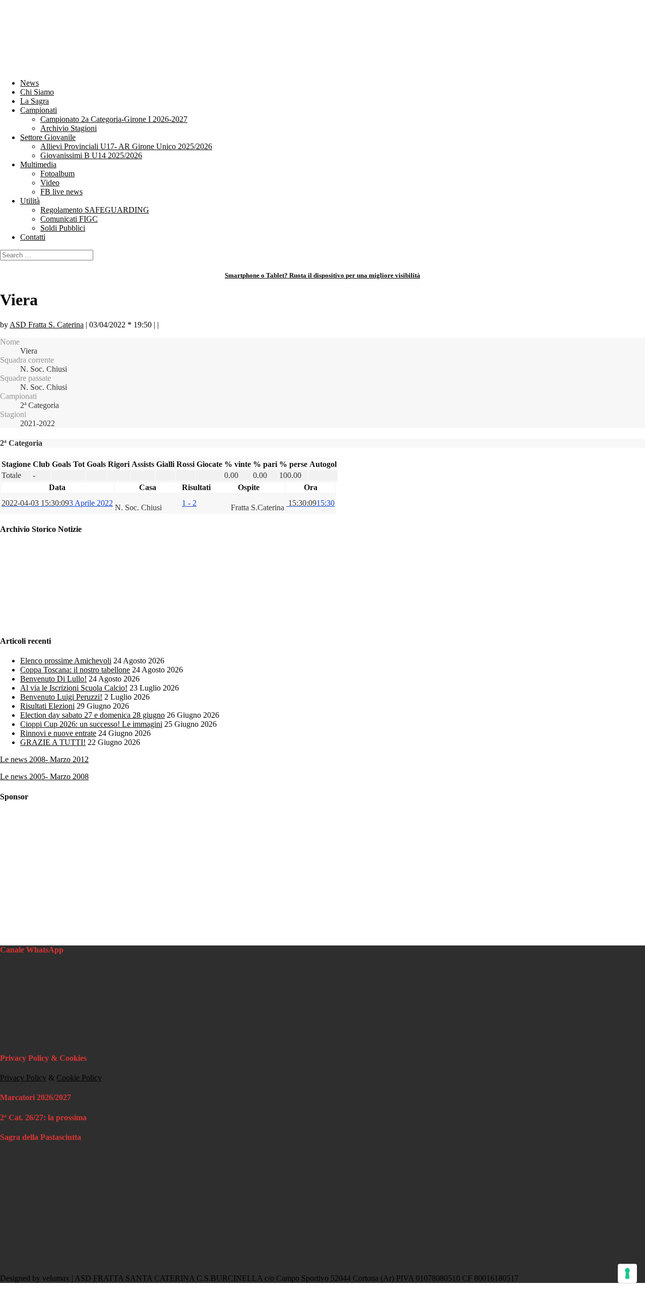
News (29, 83)
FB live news (61, 191)
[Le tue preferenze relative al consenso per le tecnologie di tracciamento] (627, 1273)
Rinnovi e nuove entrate (58, 733)
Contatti (32, 237)
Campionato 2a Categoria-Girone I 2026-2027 (113, 119)
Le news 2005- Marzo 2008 (44, 776)
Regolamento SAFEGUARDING (94, 210)
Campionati (38, 110)
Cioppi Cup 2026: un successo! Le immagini (91, 724)
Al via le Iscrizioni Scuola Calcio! (73, 688)
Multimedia (38, 164)
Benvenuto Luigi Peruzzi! (61, 697)
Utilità (30, 200)
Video (49, 182)
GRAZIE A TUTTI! (53, 742)
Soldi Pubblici (62, 228)
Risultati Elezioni (47, 706)
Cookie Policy (79, 1077)
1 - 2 (189, 503)
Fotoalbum (57, 173)
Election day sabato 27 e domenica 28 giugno (92, 715)
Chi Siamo (37, 92)
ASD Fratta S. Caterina (47, 324)
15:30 (310, 503)
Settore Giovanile (48, 137)
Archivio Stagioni (68, 128)
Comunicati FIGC (69, 219)
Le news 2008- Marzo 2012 (44, 759)
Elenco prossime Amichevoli (65, 660)
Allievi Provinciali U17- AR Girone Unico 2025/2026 (126, 146)
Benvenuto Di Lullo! (53, 678)
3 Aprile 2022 (57, 503)
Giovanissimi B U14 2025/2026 (91, 155)
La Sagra (34, 101)
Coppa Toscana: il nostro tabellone (75, 669)
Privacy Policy (23, 1077)
